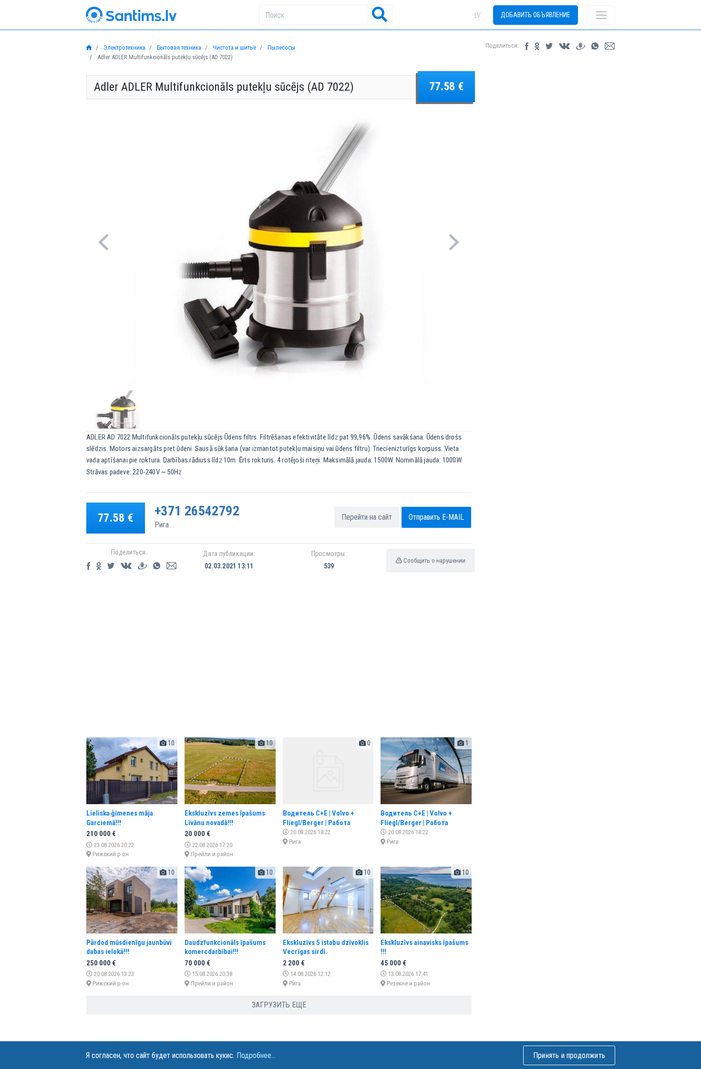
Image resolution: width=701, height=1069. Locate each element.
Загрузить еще (279, 1004)
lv (477, 15)
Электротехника (123, 47)
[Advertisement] (279, 663)
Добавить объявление (535, 15)
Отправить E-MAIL (436, 517)
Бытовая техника (178, 47)
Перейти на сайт (366, 517)
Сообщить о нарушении (433, 560)
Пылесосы (280, 47)
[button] (103, 242)
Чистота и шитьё (233, 47)
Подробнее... (256, 1055)
